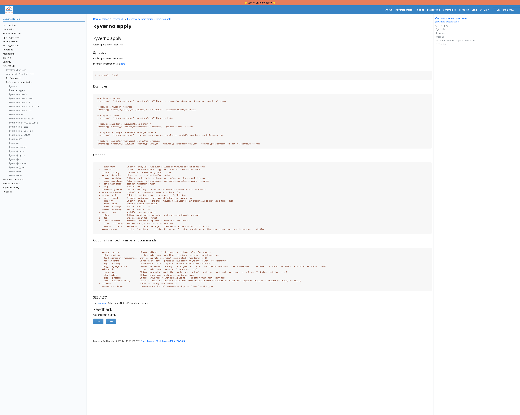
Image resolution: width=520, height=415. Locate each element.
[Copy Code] (424, 71)
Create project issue (448, 21)
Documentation (101, 18)
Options (440, 36)
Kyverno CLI (118, 18)
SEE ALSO (441, 44)
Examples (440, 33)
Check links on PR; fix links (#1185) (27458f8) (163, 341)
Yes (98, 321)
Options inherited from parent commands (456, 40)
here (122, 63)
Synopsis (440, 29)
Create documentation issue (452, 18)
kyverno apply (441, 25)
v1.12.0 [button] (483, 9)
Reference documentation (140, 18)
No (111, 321)
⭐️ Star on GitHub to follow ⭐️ (260, 2)
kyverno (102, 303)
